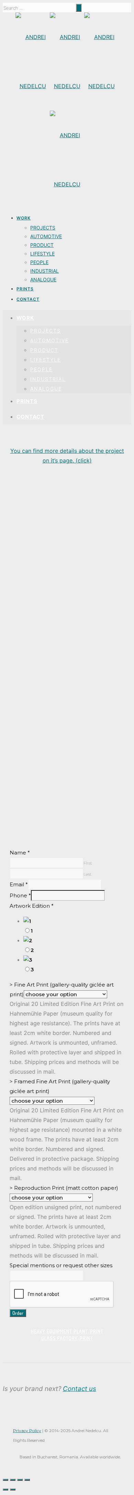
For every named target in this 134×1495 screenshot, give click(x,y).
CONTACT (28, 299)
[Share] (12, 1480)
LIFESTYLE (42, 253)
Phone (20, 895)
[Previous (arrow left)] (5, 1489)
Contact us (79, 1389)
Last (87, 874)
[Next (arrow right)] (12, 1489)
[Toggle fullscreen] (20, 1480)
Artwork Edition (32, 906)
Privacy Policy (27, 1430)
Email (19, 884)
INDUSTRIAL (44, 271)
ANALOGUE (43, 279)
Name (20, 852)
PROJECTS (42, 228)
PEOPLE (39, 262)
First (87, 863)
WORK (23, 218)
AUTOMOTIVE (46, 236)
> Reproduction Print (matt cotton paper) (64, 1188)
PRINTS (25, 288)
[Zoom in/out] (27, 1480)
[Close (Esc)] (5, 1480)
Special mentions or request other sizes (61, 1265)
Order (17, 1313)
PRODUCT (42, 245)
